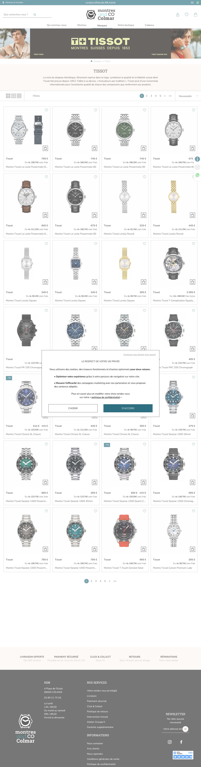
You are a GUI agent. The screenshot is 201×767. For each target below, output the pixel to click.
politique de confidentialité (106, 397)
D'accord (128, 408)
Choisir (73, 408)
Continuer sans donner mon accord (139, 354)
